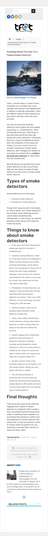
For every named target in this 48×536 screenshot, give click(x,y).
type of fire (11, 130)
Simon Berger (20, 97)
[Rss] (16, 16)
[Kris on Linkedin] (24, 497)
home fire (24, 437)
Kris (17, 465)
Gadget (18, 39)
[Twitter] (12, 16)
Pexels (33, 97)
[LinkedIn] (20, 16)
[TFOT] (24, 27)
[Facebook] (9, 16)
